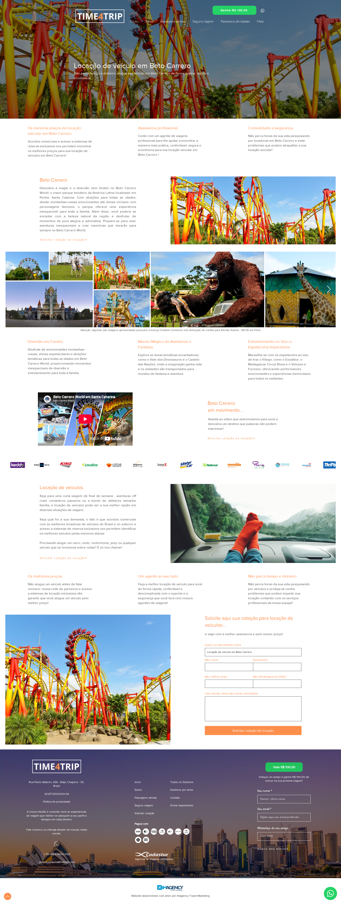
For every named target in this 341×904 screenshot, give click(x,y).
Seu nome (263, 790)
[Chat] (262, 10)
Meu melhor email (216, 676)
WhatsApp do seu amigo (272, 828)
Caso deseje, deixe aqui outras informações (231, 693)
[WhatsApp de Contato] (278, 130)
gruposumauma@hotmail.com (57, 862)
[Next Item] (329, 289)
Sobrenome (260, 659)
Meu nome (211, 659)
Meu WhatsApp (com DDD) (269, 676)
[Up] (7, 896)
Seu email (263, 808)
